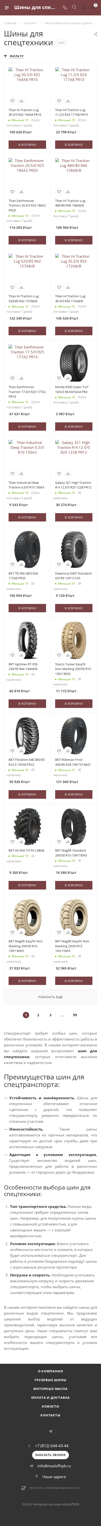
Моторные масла (50, 1389)
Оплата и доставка (50, 1397)
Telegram (50, 1431)
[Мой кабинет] (83, 7)
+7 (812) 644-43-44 (51, 1446)
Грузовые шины (50, 1380)
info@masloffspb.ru (54, 1465)
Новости (50, 1406)
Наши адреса (54, 1476)
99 (75, 1015)
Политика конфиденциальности (54, 1488)
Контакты (50, 1415)
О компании (50, 1371)
